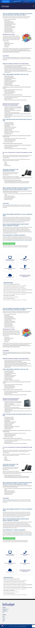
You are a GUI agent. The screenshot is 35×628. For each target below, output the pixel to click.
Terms (3, 621)
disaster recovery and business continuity (16, 240)
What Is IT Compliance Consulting (9, 298)
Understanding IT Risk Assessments (9, 295)
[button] (33, 6)
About (3, 616)
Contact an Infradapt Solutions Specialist (10, 57)
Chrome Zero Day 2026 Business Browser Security (11, 284)
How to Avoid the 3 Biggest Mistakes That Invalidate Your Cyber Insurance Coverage (17, 292)
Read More (24, 285)
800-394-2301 (23, 626)
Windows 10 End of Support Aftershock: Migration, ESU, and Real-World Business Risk (17, 584)
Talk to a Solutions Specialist (9, 243)
